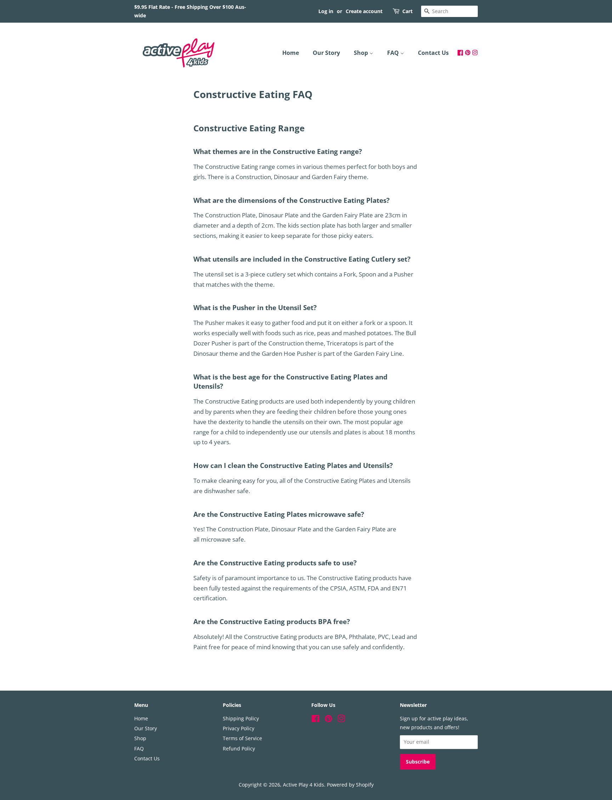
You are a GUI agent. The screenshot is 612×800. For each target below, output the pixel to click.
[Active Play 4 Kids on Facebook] (460, 53)
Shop (361, 53)
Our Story (326, 53)
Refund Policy (239, 748)
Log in (325, 11)
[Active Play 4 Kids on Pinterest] (468, 53)
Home (290, 53)
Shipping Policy (241, 718)
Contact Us (433, 53)
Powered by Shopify (350, 784)
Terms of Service (242, 738)
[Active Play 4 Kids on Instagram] (475, 53)
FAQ (393, 53)
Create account (364, 11)
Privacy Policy (238, 728)
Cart (407, 11)
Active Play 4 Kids (303, 784)
